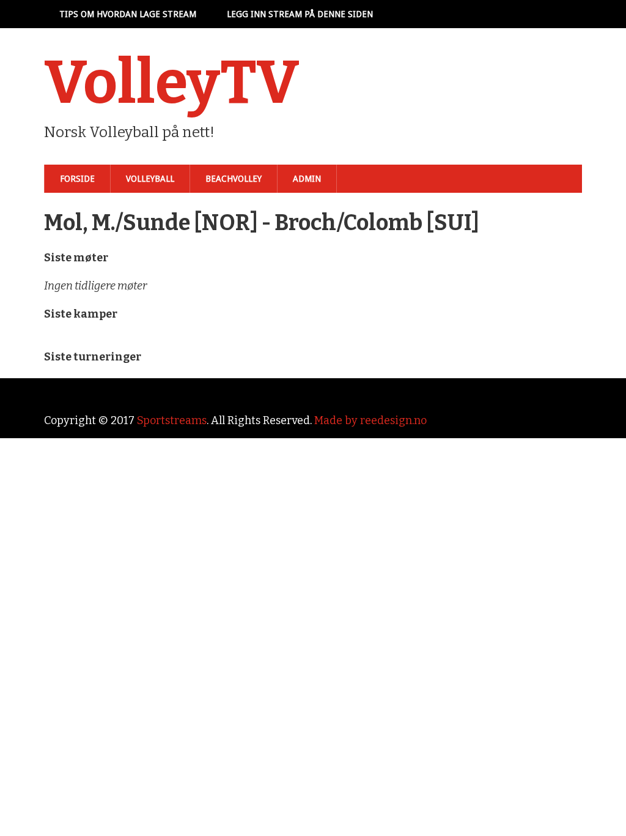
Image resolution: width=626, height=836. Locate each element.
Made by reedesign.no (370, 420)
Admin (307, 179)
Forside (77, 179)
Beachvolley (233, 179)
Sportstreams (172, 420)
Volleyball (150, 179)
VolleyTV (172, 83)
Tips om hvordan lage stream (127, 14)
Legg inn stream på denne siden (300, 14)
